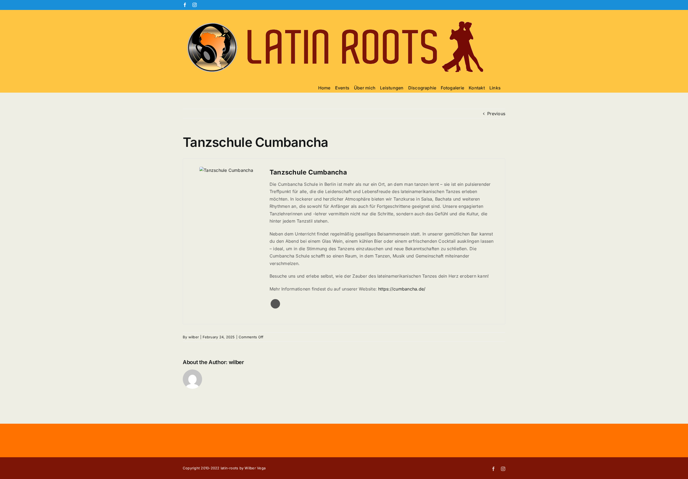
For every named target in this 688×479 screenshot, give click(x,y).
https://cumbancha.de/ (401, 289)
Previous (496, 113)
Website (275, 304)
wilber (193, 337)
